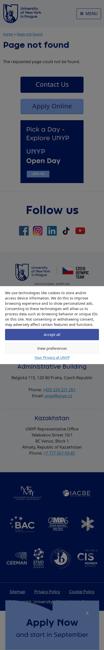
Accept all (52, 334)
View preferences (52, 348)
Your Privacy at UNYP (52, 357)
